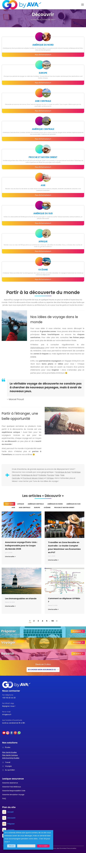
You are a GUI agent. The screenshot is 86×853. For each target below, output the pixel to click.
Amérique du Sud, (63, 472)
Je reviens (77, 653)
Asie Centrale (24, 507)
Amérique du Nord (29, 475)
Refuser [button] (11, 846)
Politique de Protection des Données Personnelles (58, 848)
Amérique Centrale (36, 504)
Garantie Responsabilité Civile (13, 791)
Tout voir (9, 504)
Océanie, (43, 475)
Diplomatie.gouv (37, 347)
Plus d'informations (42, 55)
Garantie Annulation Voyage (13, 794)
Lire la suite (9, 557)
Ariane (33, 356)
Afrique (20, 504)
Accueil (10, 812)
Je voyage (77, 642)
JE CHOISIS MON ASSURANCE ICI (42, 669)
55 (53, 621)
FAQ (4, 798)
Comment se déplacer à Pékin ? (64, 600)
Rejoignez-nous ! (8, 706)
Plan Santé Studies (9, 752)
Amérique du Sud (74, 504)
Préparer (11, 824)
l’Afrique (50, 478)
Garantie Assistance (10, 783)
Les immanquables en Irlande (21, 598)
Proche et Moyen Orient (33, 478)
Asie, (57, 475)
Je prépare (76, 631)
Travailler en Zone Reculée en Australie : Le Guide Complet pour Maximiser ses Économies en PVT (64, 547)
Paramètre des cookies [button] (26, 846)
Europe (51, 475)
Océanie (47, 507)
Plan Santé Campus (10, 755)
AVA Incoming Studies (10, 758)
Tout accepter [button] (43, 846)
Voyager (10, 830)
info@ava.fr (6, 714)
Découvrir (11, 818)
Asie (13, 507)
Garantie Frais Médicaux (11, 787)
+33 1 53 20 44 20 (9, 698)
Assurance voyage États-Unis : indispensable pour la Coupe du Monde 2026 (21, 545)
